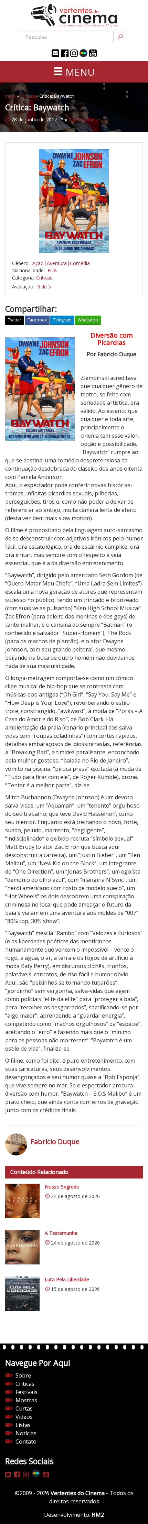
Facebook (37, 320)
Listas (23, 1425)
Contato (25, 1441)
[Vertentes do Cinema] (74, 15)
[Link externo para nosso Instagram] (74, 53)
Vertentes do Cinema (78, 1493)
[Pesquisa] (120, 37)
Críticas (27, 96)
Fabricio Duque (84, 120)
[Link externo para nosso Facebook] (64, 53)
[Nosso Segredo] (22, 1201)
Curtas (24, 1408)
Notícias (25, 1433)
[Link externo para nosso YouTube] (93, 53)
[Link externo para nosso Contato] (55, 53)
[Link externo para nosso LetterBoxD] (83, 53)
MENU (79, 71)
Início (10, 96)
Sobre (23, 1375)
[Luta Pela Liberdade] (22, 1293)
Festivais (26, 1392)
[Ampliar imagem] (74, 201)
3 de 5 (44, 286)
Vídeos (24, 1417)
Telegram (62, 320)
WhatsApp (88, 320)
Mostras (26, 1400)
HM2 (98, 1514)
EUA (52, 270)
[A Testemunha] (22, 1247)
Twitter (14, 320)
